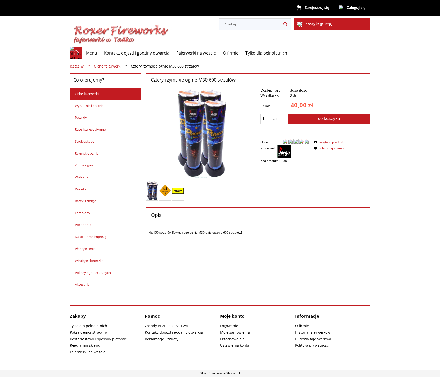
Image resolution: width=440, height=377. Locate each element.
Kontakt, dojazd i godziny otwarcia (174, 332)
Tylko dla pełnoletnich (88, 325)
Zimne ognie (84, 165)
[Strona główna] (121, 31)
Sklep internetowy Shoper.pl (220, 373)
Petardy (81, 117)
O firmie (302, 325)
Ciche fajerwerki (87, 93)
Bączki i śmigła (85, 201)
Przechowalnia (232, 338)
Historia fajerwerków (312, 332)
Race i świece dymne (90, 129)
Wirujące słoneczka (89, 260)
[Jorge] (284, 151)
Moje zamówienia (235, 332)
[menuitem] (91, 53)
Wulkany (81, 177)
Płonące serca (85, 248)
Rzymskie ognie (86, 153)
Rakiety (80, 189)
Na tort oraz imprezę (90, 236)
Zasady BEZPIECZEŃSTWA (166, 325)
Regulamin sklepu (85, 345)
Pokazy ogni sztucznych (93, 272)
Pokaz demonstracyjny (89, 332)
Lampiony (82, 213)
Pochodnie (83, 224)
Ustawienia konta (234, 345)
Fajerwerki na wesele (87, 351)
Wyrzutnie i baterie (89, 105)
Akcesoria (82, 284)
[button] (327, 142)
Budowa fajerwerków (313, 338)
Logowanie (229, 325)
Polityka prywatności (312, 345)
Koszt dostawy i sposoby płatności (99, 338)
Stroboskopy (84, 141)
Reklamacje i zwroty (161, 338)
